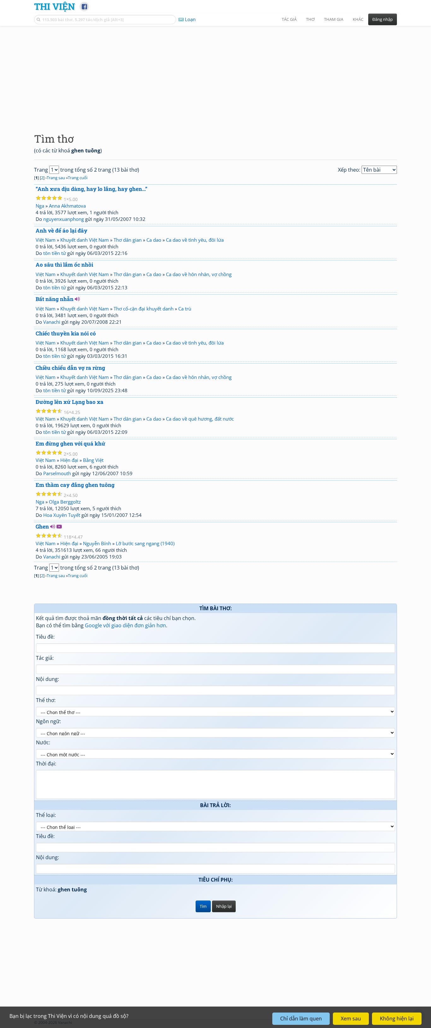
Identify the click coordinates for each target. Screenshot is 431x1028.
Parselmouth (57, 473)
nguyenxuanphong (63, 219)
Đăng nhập (382, 19)
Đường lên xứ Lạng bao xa (69, 401)
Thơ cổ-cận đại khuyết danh (144, 308)
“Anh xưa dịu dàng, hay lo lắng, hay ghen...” (91, 188)
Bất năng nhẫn (55, 299)
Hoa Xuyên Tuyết (61, 515)
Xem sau (351, 1018)
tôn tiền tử (54, 253)
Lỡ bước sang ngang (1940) (145, 543)
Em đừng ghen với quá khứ (70, 443)
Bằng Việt (93, 460)
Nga (40, 206)
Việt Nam (46, 240)
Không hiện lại (397, 1018)
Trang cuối (77, 177)
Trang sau (56, 177)
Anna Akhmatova (67, 206)
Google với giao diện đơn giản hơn (125, 625)
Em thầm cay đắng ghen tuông (75, 484)
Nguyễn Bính (97, 543)
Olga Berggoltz (65, 502)
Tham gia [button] (333, 19)
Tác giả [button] (289, 19)
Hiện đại (69, 460)
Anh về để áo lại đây (61, 230)
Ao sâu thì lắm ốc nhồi (64, 264)
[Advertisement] (215, 74)
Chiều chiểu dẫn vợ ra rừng (70, 367)
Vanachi (51, 322)
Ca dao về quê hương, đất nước (200, 419)
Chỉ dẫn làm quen (301, 1018)
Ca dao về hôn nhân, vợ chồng (199, 274)
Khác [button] (358, 19)
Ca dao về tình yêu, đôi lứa (195, 240)
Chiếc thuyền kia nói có (66, 333)
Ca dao (153, 240)
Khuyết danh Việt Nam (84, 240)
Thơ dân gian (128, 240)
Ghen (42, 526)
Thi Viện (54, 6)
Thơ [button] (310, 19)
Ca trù (184, 308)
